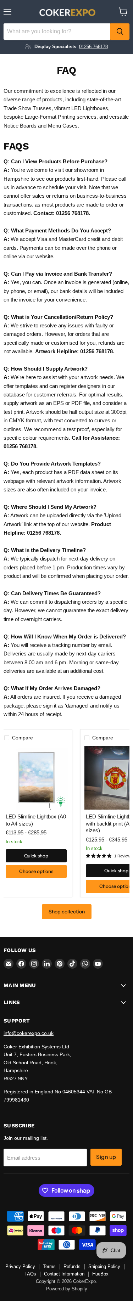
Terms (49, 1266)
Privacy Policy (20, 1266)
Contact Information (64, 1274)
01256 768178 (93, 46)
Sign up (106, 1157)
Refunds (72, 1266)
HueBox (100, 1274)
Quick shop (36, 855)
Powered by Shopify (66, 1288)
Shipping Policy (104, 1266)
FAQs (30, 1274)
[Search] (119, 31)
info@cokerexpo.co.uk (29, 1033)
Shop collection (67, 911)
